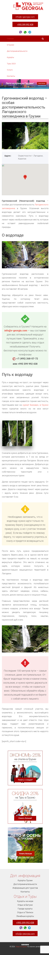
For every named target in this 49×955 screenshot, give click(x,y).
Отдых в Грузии (21, 946)
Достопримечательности (17, 51)
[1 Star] (22, 944)
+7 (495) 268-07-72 (27, 358)
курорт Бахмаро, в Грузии (35, 404)
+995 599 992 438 (25, 24)
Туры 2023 (11, 63)
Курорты (10, 57)
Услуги (10, 70)
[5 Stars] (28, 944)
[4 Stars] (26, 944)
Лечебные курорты (25, 916)
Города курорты (25, 908)
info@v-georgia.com (25, 16)
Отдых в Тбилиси (25, 912)
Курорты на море (25, 901)
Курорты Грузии (25, 880)
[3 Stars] (25, 944)
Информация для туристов (25, 888)
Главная (10, 38)
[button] (25, 177)
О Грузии (10, 45)
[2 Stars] (23, 944)
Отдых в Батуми (25, 905)
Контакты (11, 76)
